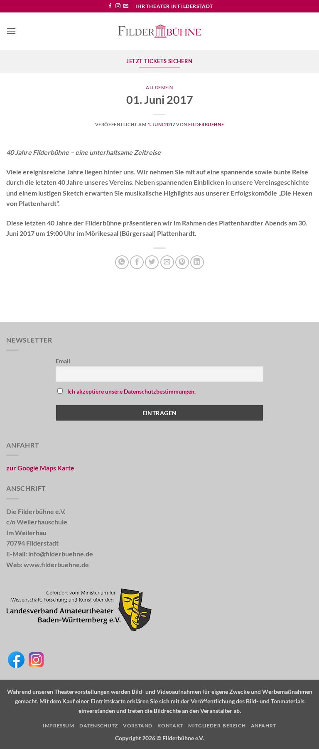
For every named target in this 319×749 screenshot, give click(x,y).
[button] (11, 31)
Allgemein (159, 87)
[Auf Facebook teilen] (137, 262)
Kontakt (170, 725)
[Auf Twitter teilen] (152, 262)
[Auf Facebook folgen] (110, 6)
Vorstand (137, 725)
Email (63, 361)
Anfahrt (263, 725)
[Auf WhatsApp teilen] (122, 262)
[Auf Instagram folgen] (117, 6)
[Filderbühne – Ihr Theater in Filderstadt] (159, 31)
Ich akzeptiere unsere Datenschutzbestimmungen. (131, 391)
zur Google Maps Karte (40, 468)
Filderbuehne (206, 124)
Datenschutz (98, 725)
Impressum (58, 725)
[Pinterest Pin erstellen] (182, 262)
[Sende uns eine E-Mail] (125, 6)
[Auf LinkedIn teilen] (197, 262)
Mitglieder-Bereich (216, 725)
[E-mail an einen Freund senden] (167, 262)
